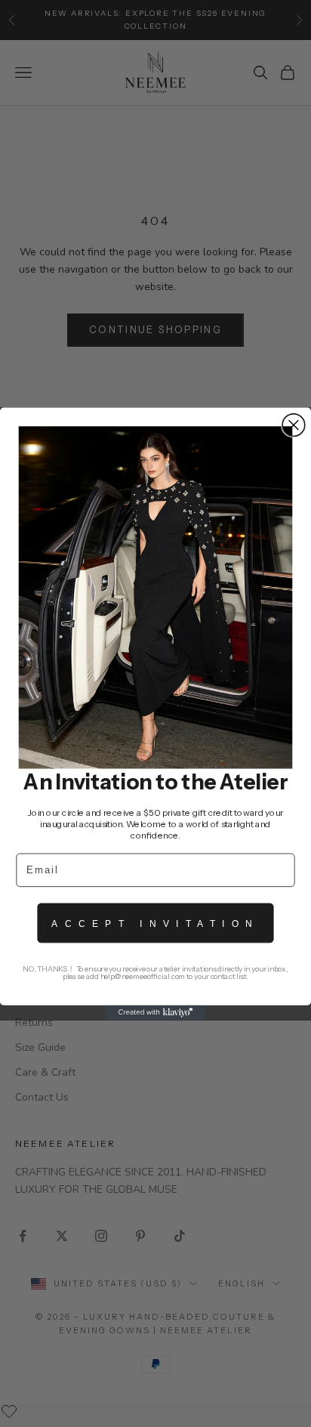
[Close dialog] (293, 424)
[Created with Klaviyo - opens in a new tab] (155, 1012)
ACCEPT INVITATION (155, 922)
